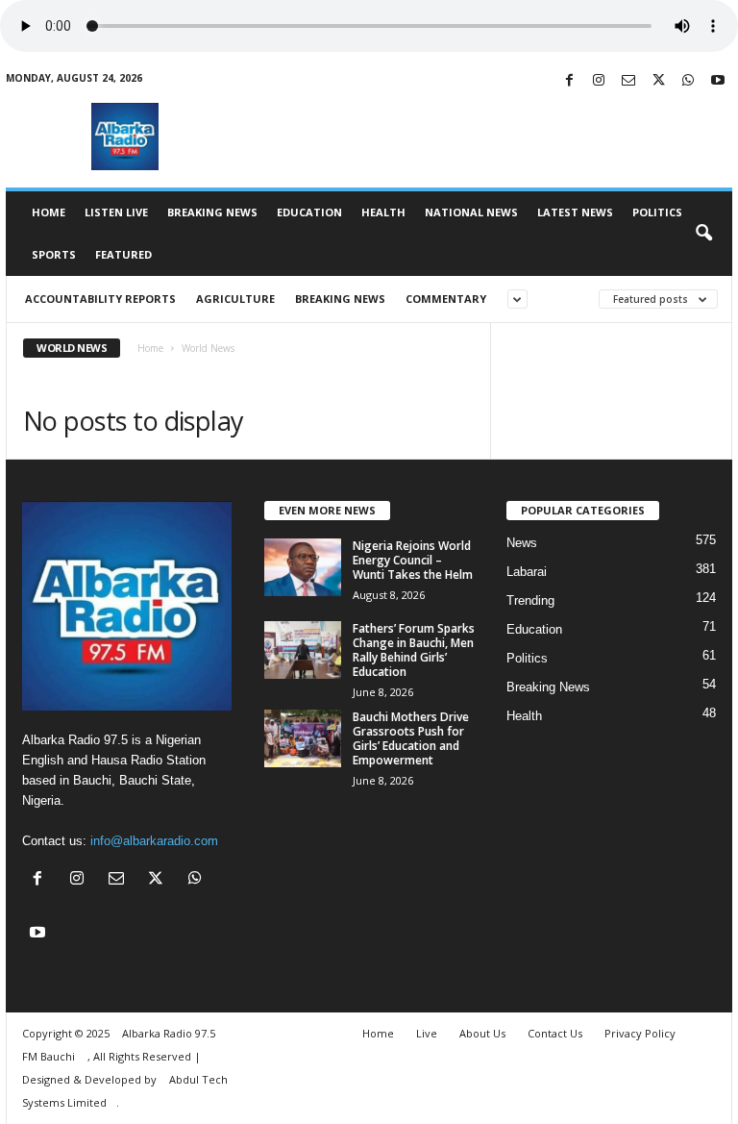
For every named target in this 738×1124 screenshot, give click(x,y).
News (521, 543)
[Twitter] (658, 81)
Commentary (446, 298)
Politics (657, 212)
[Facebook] (568, 81)
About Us (482, 1033)
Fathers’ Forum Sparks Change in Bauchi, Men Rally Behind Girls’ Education (414, 650)
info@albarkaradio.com (154, 841)
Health (383, 212)
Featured (123, 254)
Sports (54, 254)
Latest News (575, 212)
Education (309, 212)
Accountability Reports (100, 298)
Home (48, 212)
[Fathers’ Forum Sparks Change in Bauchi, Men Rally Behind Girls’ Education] (302, 650)
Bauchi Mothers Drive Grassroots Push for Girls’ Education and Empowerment (411, 738)
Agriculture (235, 298)
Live (426, 1033)
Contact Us (555, 1033)
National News (471, 212)
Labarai (526, 571)
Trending (530, 600)
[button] (703, 233)
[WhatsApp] (688, 81)
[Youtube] (717, 81)
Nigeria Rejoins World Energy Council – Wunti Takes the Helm (413, 560)
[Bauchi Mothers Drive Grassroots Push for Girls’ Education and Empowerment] (302, 738)
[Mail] (628, 81)
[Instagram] (598, 81)
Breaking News (212, 212)
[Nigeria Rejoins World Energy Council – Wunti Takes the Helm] (302, 567)
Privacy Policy (640, 1033)
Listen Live (116, 212)
